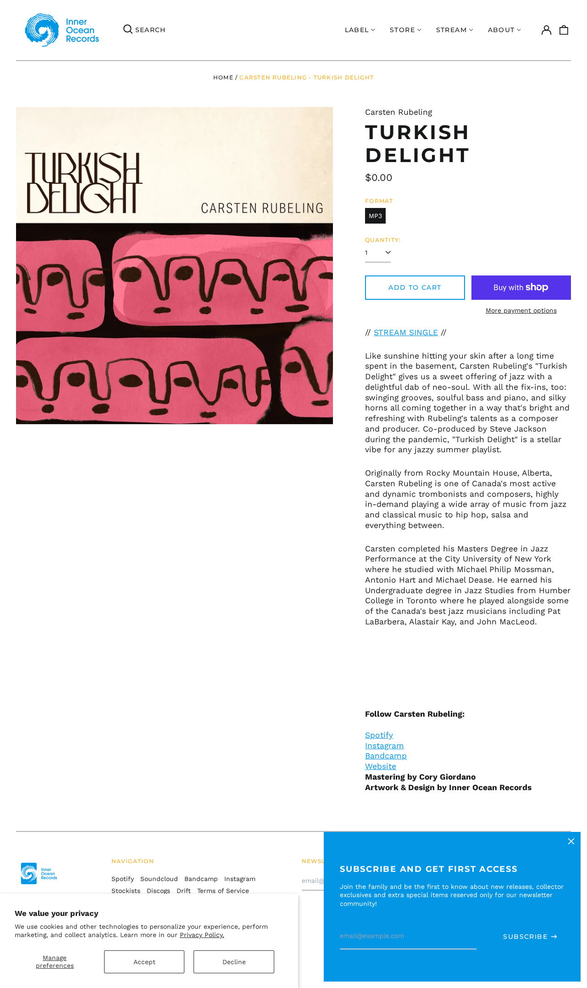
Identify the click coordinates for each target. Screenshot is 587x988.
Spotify (379, 735)
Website (380, 766)
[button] (564, 30)
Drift (184, 890)
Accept (144, 962)
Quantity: (383, 239)
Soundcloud (159, 878)
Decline (234, 962)
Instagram (384, 745)
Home (223, 77)
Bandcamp (386, 755)
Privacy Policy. (202, 934)
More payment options (521, 310)
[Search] (128, 30)
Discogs (158, 890)
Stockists (125, 890)
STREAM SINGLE (406, 332)
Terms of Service (223, 890)
